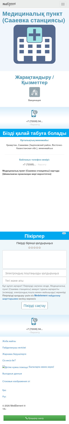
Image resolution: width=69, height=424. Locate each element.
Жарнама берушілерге (14, 353)
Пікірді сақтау (35, 305)
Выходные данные (12, 373)
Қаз (4, 390)
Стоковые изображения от (16, 381)
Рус (4, 396)
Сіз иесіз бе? (9, 360)
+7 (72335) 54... (34, 122)
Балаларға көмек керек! (41, 366)
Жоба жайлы (9, 341)
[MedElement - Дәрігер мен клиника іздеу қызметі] (9, 4)
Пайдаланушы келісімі (14, 347)
